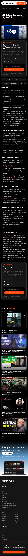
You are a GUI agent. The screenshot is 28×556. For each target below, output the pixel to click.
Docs (3, 495)
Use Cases (4, 493)
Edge (3, 531)
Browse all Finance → (7, 311)
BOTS (4, 200)
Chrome (3, 529)
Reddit (16, 514)
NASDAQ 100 (15, 177)
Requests (4, 516)
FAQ (3, 512)
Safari (3, 535)
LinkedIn (17, 520)
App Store (4, 537)
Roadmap (4, 520)
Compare (4, 497)
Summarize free (14, 69)
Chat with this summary (11, 83)
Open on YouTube (21, 8)
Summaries (4, 501)
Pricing (3, 489)
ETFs (8, 90)
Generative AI (6, 235)
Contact (4, 514)
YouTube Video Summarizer (8, 503)
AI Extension (5, 491)
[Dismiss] (25, 543)
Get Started (21, 3)
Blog (3, 499)
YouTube (17, 518)
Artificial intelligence (8, 199)
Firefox (3, 533)
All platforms (5, 528)
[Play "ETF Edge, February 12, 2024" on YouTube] (14, 32)
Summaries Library (6, 8)
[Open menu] (3, 3)
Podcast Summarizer (6, 507)
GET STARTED (8, 453)
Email (16, 522)
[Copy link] (25, 83)
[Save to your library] (24, 315)
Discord (16, 516)
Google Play (4, 539)
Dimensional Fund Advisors (10, 104)
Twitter (16, 512)
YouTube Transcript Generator (9, 505)
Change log (4, 518)
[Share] (21, 83)
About (3, 487)
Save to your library (15, 79)
